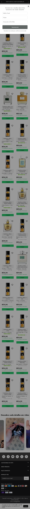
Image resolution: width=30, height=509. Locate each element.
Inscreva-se (15, 27)
